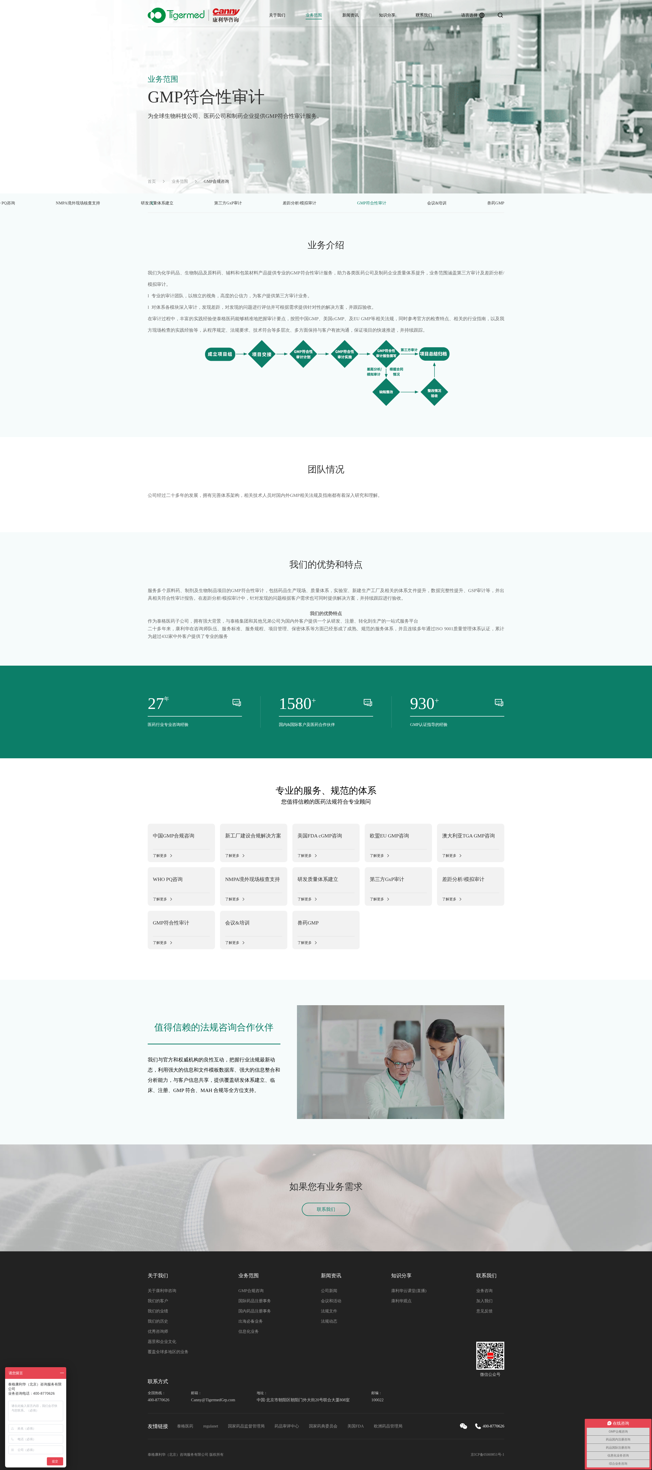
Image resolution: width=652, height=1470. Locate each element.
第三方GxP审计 (228, 203)
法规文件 (329, 1311)
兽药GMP (495, 203)
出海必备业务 (250, 1321)
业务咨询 (484, 1291)
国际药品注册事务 (254, 1301)
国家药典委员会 (323, 1426)
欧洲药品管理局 (388, 1426)
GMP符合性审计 (371, 203)
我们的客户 (158, 1301)
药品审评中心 (287, 1426)
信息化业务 (248, 1331)
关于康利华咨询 (162, 1291)
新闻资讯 (350, 15)
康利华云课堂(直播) (408, 1291)
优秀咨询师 (158, 1331)
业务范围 (314, 15)
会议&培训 (436, 203)
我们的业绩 (158, 1311)
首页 (152, 181)
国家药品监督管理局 (246, 1426)
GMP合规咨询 (251, 1291)
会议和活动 (331, 1301)
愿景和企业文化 (162, 1341)
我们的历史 (158, 1321)
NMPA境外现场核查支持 (78, 203)
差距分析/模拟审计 (299, 203)
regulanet (210, 1426)
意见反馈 (484, 1311)
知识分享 (387, 15)
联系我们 (424, 15)
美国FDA (355, 1426)
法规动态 (329, 1321)
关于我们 (277, 15)
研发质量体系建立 (157, 203)
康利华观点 (401, 1301)
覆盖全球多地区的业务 (168, 1352)
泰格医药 (185, 1426)
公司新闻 (329, 1291)
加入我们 (484, 1301)
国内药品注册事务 (254, 1311)
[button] (152, 203)
